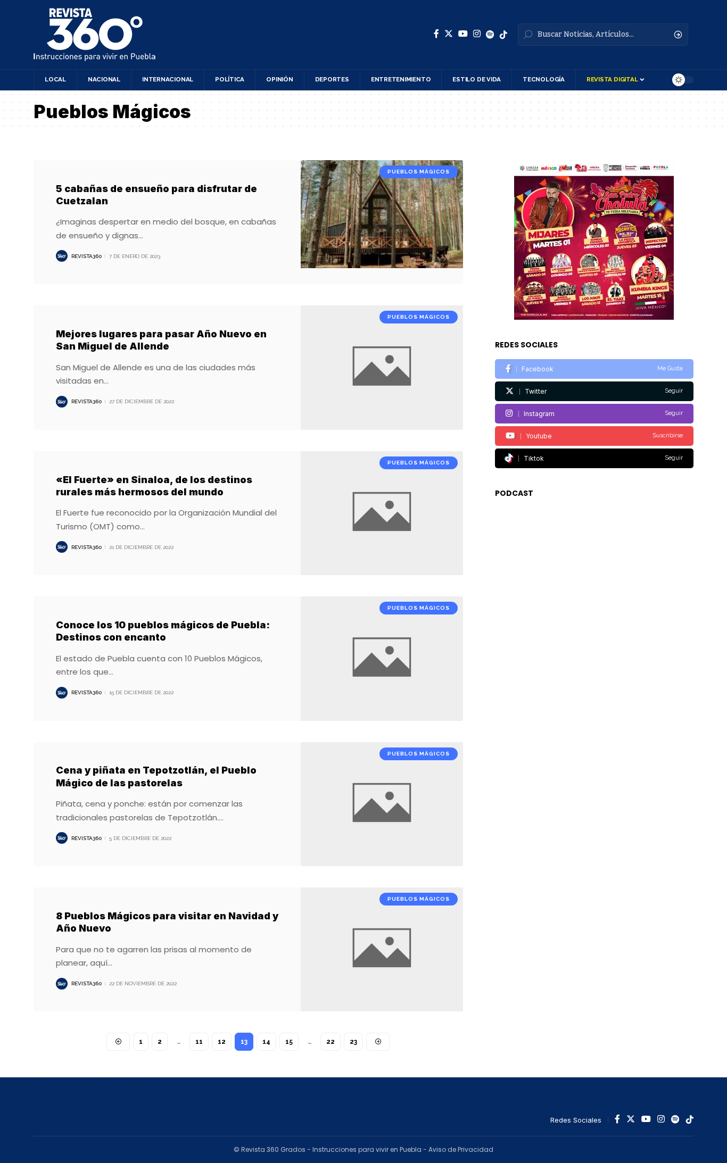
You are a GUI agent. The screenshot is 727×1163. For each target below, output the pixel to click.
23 (353, 1041)
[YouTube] (463, 34)
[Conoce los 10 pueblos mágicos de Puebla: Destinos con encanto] (382, 658)
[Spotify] (490, 34)
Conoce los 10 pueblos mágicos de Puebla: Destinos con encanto (163, 631)
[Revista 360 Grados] (94, 34)
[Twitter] (449, 34)
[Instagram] (476, 34)
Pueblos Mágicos (418, 172)
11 (199, 1041)
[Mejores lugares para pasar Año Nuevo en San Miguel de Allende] (382, 367)
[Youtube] (594, 436)
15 (289, 1041)
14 (266, 1041)
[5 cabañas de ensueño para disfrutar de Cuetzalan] (382, 222)
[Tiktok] (594, 458)
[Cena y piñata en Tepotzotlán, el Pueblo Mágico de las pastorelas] (382, 804)
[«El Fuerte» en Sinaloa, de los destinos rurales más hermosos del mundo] (382, 513)
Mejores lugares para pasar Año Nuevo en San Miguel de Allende (161, 340)
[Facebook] (436, 34)
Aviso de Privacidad (460, 1149)
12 (222, 1041)
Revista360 (86, 256)
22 (330, 1041)
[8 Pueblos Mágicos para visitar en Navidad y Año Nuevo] (382, 949)
